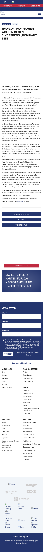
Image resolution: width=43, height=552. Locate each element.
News (3, 372)
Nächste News (21, 225)
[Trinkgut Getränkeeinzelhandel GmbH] (31, 484)
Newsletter (5, 384)
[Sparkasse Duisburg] (34, 525)
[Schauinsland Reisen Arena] (19, 548)
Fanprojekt (26, 402)
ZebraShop (35, 6)
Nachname (6, 330)
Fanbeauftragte (28, 393)
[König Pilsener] (34, 519)
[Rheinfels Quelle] (21, 506)
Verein (4, 422)
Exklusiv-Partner (28, 435)
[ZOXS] (31, 491)
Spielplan (5, 378)
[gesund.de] (21, 499)
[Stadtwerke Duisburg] (8, 506)
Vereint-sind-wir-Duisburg (31, 444)
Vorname (5, 321)
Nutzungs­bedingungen (30, 541)
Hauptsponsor (27, 429)
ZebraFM (26, 406)
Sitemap (18, 543)
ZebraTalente (27, 375)
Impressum (9, 541)
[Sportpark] (23, 548)
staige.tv (20, 201)
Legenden (5, 438)
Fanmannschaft (28, 378)
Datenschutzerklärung (24, 352)
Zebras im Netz (7, 387)
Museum (4, 435)
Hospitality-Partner (29, 450)
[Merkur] (21, 520)
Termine (4, 375)
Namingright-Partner (30, 422)
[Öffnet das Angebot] (21, 246)
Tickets (21, 6)
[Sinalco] (34, 508)
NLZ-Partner (27, 441)
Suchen (38, 2)
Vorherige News (22, 214)
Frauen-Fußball (28, 381)
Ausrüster (26, 425)
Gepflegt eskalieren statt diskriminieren (31, 409)
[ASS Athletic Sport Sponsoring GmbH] (8, 516)
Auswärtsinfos (27, 396)
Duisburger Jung (28, 447)
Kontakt (24, 543)
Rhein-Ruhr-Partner (29, 438)
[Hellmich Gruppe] (8, 525)
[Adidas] (11, 484)
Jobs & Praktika (7, 450)
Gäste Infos (27, 399)
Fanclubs (26, 390)
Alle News (22, 220)
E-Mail (4, 313)
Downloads (26, 413)
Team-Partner (27, 432)
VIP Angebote (27, 453)
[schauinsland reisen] (11, 491)
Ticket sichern (21, 266)
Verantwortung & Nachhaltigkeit (7, 446)
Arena (4, 429)
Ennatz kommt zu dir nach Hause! (10, 442)
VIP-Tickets (7, 6)
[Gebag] (21, 527)
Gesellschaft (6, 425)
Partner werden (28, 456)
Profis (25, 372)
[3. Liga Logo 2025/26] (21, 471)
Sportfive (26, 459)
